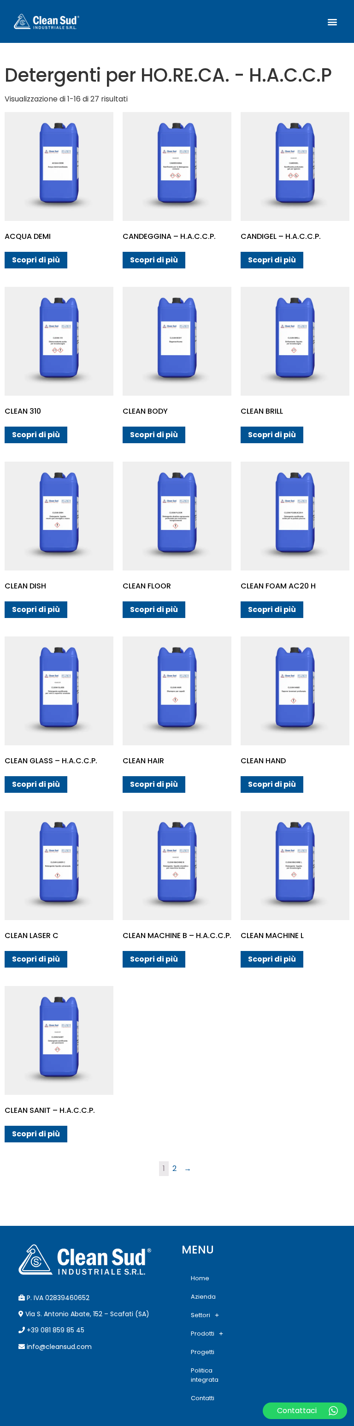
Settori (200, 1315)
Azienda (203, 1296)
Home (200, 1278)
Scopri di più (36, 260)
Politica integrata (204, 1375)
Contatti (202, 1398)
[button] (332, 21)
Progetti (202, 1352)
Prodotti (202, 1333)
